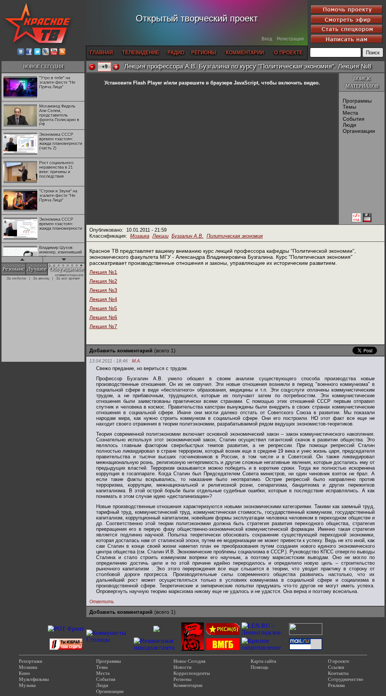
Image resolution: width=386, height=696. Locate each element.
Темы (349, 107)
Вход (267, 38)
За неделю (16, 278)
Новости (182, 667)
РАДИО (175, 52)
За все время (68, 278)
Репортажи (30, 661)
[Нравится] (116, 66)
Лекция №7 (103, 326)
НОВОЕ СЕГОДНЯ (43, 66)
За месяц (41, 278)
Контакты (338, 673)
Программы (357, 101)
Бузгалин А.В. (188, 236)
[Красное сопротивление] (264, 647)
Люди (349, 125)
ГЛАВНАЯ (101, 52)
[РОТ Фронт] (66, 628)
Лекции (160, 236)
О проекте (338, 661)
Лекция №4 (103, 299)
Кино (24, 673)
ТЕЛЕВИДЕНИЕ (140, 52)
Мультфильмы (34, 679)
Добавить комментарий (121, 350)
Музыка (27, 685)
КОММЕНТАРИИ (245, 52)
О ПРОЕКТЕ (288, 52)
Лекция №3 (103, 290)
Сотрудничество (345, 679)
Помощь (259, 667)
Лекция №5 (103, 308)
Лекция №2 (103, 281)
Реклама (336, 685)
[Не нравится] (92, 66)
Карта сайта (263, 661)
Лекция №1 (103, 272)
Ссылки (336, 667)
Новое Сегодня (189, 661)
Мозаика (139, 236)
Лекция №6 (103, 317)
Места (350, 113)
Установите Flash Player (133, 83)
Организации (359, 131)
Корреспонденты (191, 673)
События (354, 119)
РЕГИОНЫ (203, 52)
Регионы (182, 679)
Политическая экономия (235, 236)
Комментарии (187, 685)
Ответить (101, 601)
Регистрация (290, 38)
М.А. (136, 361)
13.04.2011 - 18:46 (108, 361)
